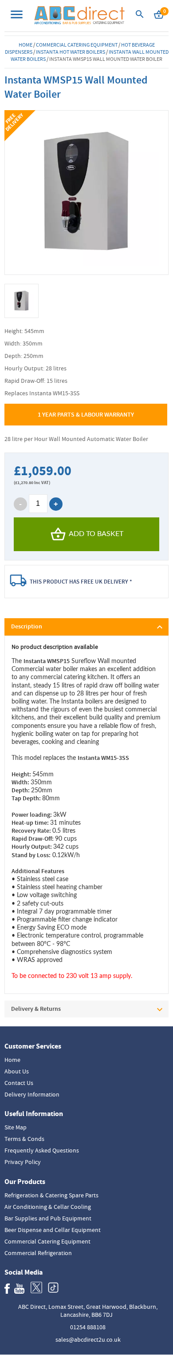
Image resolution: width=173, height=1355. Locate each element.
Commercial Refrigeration (38, 1253)
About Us (16, 1071)
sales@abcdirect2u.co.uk (88, 1339)
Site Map (15, 1127)
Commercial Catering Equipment (77, 44)
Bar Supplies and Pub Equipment (47, 1218)
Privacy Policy (22, 1162)
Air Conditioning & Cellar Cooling (47, 1207)
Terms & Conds (24, 1139)
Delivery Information (31, 1094)
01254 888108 (88, 1327)
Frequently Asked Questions (41, 1150)
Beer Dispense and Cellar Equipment (52, 1230)
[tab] (86, 627)
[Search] (139, 16)
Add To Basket (96, 533)
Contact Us (18, 1083)
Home (25, 44)
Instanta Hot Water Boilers (70, 52)
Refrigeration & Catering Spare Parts (51, 1195)
